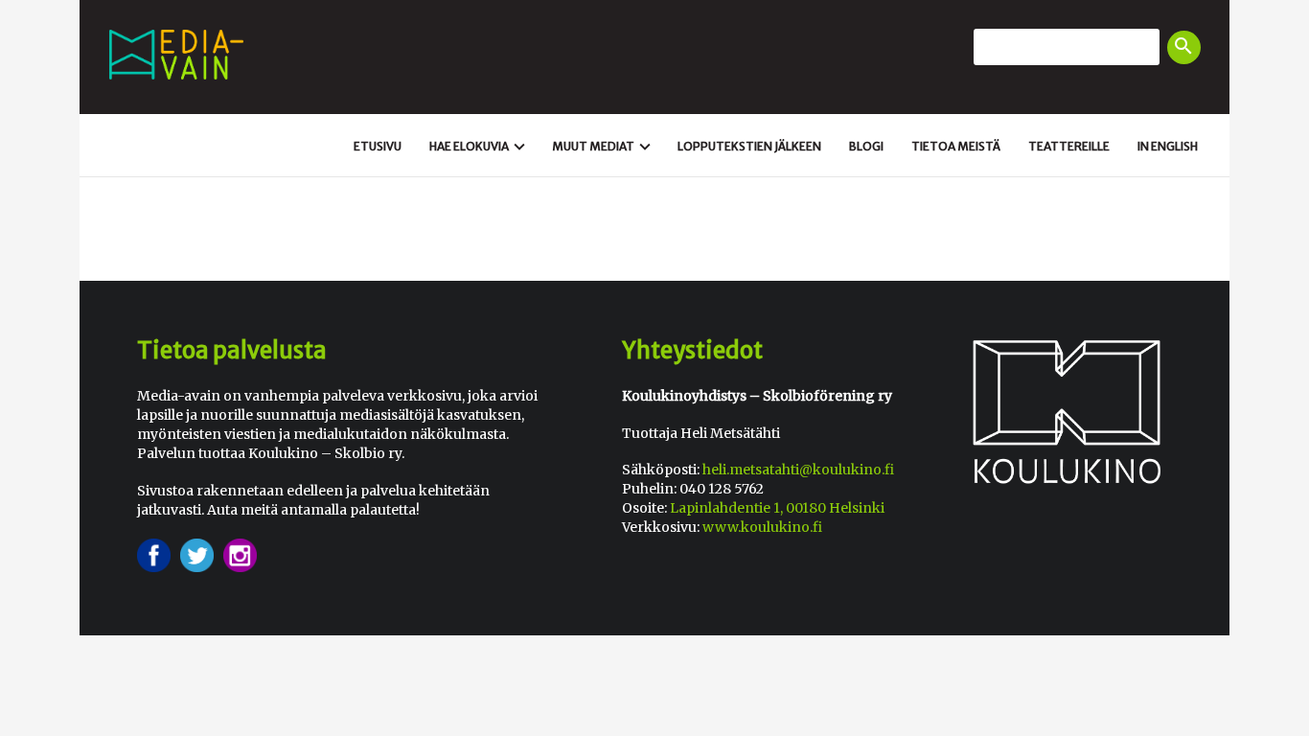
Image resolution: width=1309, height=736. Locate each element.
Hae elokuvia (479, 146)
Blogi (866, 146)
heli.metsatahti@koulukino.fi (798, 469)
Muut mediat (603, 146)
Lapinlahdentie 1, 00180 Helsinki (777, 508)
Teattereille (1069, 146)
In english (1167, 146)
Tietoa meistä (955, 146)
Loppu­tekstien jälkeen (749, 146)
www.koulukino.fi (762, 527)
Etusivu (378, 146)
